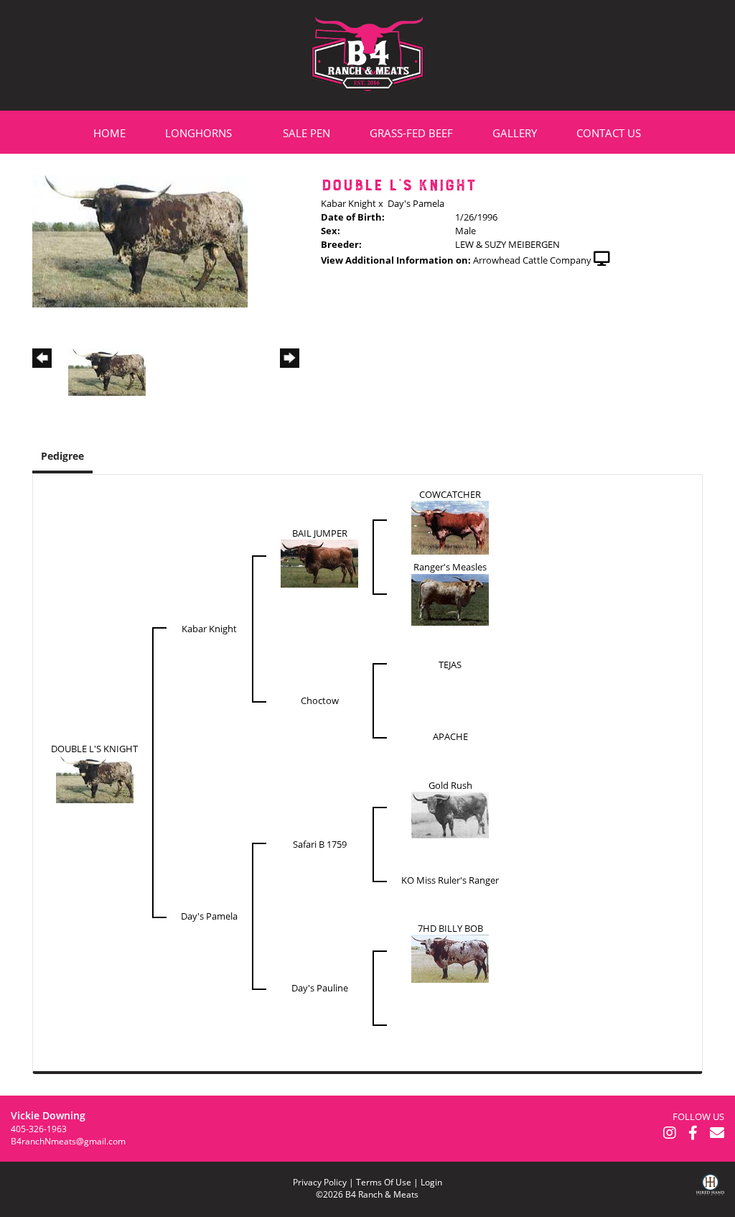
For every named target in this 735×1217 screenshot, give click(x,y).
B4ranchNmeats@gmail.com (68, 1141)
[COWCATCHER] (450, 526)
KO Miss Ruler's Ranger (450, 880)
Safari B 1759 (320, 844)
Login (431, 1182)
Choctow (320, 700)
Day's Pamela (416, 203)
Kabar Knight (348, 203)
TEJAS (450, 664)
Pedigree (62, 456)
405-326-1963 (39, 1129)
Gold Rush (450, 785)
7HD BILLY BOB (450, 928)
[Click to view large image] (140, 239)
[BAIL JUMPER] (319, 562)
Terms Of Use (383, 1182)
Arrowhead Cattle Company (532, 260)
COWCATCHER (450, 494)
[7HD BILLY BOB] (450, 957)
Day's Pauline (319, 987)
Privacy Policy (320, 1182)
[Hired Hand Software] (710, 1195)
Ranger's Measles (450, 566)
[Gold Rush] (450, 814)
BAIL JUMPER (319, 533)
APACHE (450, 736)
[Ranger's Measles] (450, 598)
